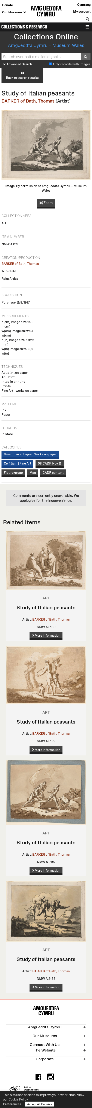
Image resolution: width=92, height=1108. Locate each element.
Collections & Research (24, 27)
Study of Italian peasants (46, 607)
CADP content (53, 472)
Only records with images (72, 64)
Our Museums (12, 12)
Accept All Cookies (39, 1104)
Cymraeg (84, 4)
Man (33, 472)
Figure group (13, 472)
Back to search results (22, 77)
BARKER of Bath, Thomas (28, 100)
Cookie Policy (18, 1099)
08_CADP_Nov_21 (50, 463)
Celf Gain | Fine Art (17, 463)
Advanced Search (19, 64)
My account (82, 11)
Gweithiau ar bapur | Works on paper (30, 454)
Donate (7, 5)
